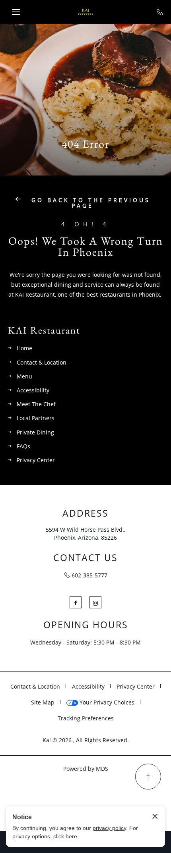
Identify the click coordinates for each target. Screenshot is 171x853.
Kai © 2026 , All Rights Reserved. (86, 740)
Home (24, 348)
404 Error (85, 144)
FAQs (23, 446)
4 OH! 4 (85, 224)
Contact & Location (41, 362)
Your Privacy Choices (106, 702)
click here (65, 836)
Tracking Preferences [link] (86, 718)
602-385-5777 (89, 575)
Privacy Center (36, 460)
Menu (24, 376)
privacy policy (109, 828)
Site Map (42, 702)
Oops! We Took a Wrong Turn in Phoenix (85, 246)
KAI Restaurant (44, 330)
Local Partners (35, 418)
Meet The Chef (36, 404)
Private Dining (35, 432)
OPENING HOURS (85, 624)
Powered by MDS (85, 768)
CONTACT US (85, 557)
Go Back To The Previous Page (89, 202)
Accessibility (33, 390)
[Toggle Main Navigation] (16, 12)
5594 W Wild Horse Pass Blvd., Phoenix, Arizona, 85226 (85, 533)
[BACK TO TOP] (148, 776)
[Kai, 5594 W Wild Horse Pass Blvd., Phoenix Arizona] (85, 12)
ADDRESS (85, 513)
